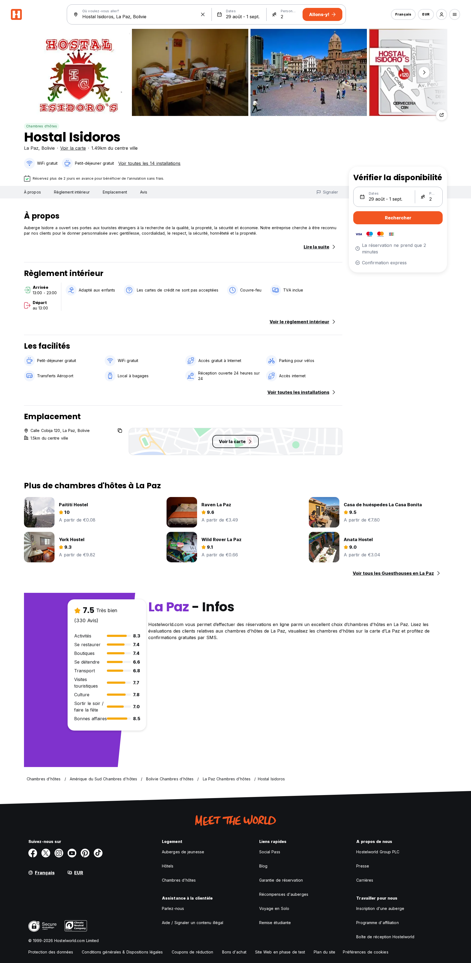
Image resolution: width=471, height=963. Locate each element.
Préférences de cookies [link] (365, 952)
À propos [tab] (32, 192)
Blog (263, 866)
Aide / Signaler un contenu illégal (192, 922)
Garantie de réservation (281, 880)
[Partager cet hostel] (441, 114)
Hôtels (168, 866)
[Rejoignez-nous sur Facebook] (32, 853)
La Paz (31, 148)
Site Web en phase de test (280, 952)
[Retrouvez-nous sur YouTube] (72, 853)
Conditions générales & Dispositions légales (122, 952)
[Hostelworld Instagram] (59, 853)
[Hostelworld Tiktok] (98, 853)
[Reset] (202, 14)
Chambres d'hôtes (41, 126)
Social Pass (269, 851)
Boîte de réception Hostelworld (385, 936)
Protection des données (50, 952)
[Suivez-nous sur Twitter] (45, 853)
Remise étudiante (275, 922)
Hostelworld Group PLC (377, 851)
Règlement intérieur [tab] (72, 192)
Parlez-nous (173, 908)
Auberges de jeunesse (183, 851)
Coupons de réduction (192, 952)
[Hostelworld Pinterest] (85, 853)
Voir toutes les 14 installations (149, 163)
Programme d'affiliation (377, 922)
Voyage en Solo (274, 908)
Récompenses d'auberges (283, 894)
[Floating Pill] (424, 72)
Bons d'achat (234, 952)
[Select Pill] (441, 14)
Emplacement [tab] (115, 192)
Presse (362, 866)
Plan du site (324, 952)
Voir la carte (73, 148)
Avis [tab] (143, 192)
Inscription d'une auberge (380, 908)
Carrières (364, 880)
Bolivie (48, 148)
